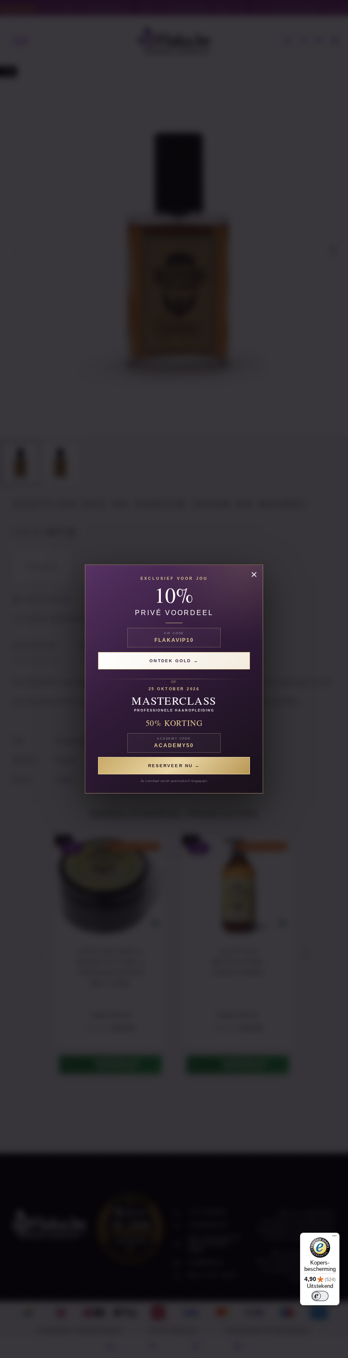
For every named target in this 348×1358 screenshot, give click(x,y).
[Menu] (334, 1238)
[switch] (320, 1296)
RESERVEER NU (171, 765)
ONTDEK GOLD (171, 660)
